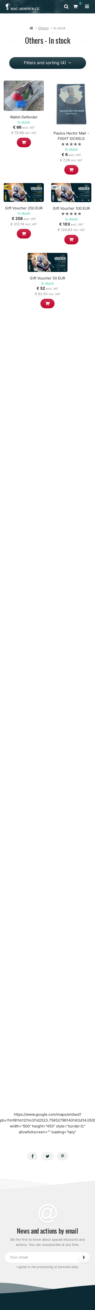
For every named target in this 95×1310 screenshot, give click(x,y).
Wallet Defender (24, 117)
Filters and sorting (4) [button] (45, 62)
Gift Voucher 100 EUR (71, 208)
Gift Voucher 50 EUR (47, 278)
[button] (24, 142)
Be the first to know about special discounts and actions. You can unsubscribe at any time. (47, 1242)
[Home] (22, 6)
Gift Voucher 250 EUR (24, 208)
